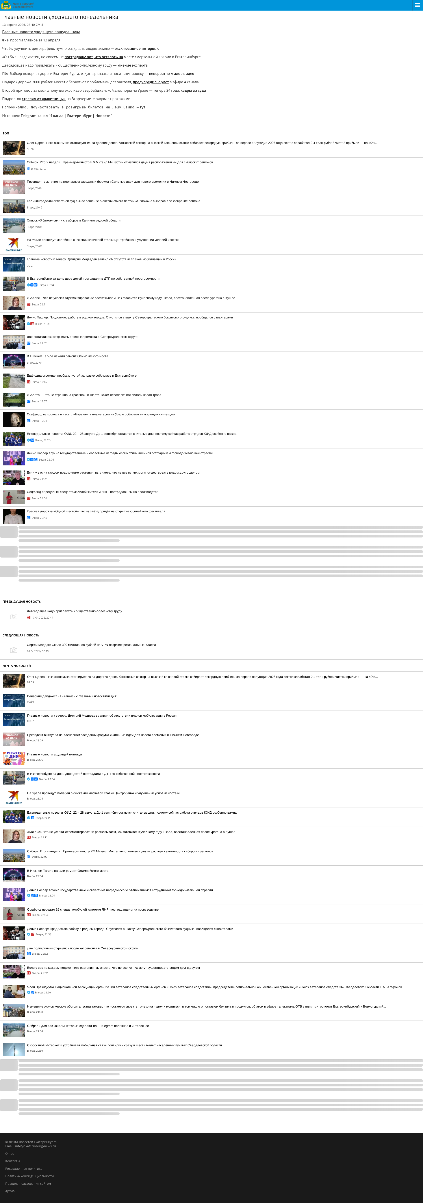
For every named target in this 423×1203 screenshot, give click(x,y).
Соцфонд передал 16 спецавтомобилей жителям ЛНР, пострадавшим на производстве (92, 492)
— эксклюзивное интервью (135, 48)
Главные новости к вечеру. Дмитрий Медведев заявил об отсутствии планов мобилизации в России (101, 259)
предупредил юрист (151, 82)
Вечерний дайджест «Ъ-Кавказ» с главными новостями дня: (72, 696)
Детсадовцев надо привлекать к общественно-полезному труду (74, 611)
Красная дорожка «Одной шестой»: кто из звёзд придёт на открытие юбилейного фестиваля (96, 511)
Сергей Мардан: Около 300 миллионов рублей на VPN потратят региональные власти (91, 645)
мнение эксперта (132, 65)
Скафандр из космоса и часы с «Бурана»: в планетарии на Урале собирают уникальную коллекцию (101, 414)
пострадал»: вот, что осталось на (94, 56)
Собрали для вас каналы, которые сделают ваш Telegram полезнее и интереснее (88, 1026)
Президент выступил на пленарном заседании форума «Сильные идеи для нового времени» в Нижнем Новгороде (113, 181)
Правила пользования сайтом (28, 1183)
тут (142, 107)
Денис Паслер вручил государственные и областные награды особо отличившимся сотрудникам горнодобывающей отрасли (120, 453)
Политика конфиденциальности (29, 1176)
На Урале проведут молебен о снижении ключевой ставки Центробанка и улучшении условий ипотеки (103, 240)
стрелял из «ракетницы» (44, 98)
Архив (10, 1191)
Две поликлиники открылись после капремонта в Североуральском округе (82, 336)
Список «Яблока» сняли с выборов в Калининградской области (74, 220)
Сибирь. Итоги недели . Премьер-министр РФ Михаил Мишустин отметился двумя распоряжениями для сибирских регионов (120, 162)
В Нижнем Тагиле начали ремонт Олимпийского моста (67, 356)
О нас (9, 1153)
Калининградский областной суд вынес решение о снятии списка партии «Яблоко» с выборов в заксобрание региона (113, 201)
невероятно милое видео (171, 73)
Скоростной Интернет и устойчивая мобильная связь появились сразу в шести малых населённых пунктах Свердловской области (124, 1045)
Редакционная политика (23, 1168)
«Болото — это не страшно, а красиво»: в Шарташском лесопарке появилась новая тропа (94, 395)
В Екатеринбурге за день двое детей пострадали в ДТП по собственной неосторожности (93, 278)
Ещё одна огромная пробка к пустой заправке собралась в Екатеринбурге (82, 375)
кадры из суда (193, 90)
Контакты (12, 1161)
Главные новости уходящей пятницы (54, 754)
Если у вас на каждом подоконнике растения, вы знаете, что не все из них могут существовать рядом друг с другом (113, 472)
